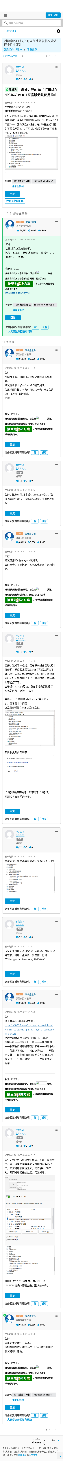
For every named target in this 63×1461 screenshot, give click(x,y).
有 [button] (35, 327)
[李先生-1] (9, 70)
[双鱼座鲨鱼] (10, 224)
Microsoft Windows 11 (44, 181)
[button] (56, 66)
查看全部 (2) (18, 186)
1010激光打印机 (22, 181)
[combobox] (31, 23)
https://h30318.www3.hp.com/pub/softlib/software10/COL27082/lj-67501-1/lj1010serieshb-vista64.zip (30, 1029)
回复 (12, 194)
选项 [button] (58, 31)
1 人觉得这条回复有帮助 (19, 331)
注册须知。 (34, 1455)
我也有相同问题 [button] (15, 201)
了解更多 (32, 49)
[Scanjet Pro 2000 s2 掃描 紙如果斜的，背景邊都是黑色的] (19, 56)
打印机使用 (11, 31)
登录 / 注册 (53, 15)
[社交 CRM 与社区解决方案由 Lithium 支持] (38, 1441)
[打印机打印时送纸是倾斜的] (22, 56)
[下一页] (60, 56)
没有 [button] (44, 327)
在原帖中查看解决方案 (17, 293)
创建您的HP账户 (13, 49)
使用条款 (22, 1455)
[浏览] (4, 15)
